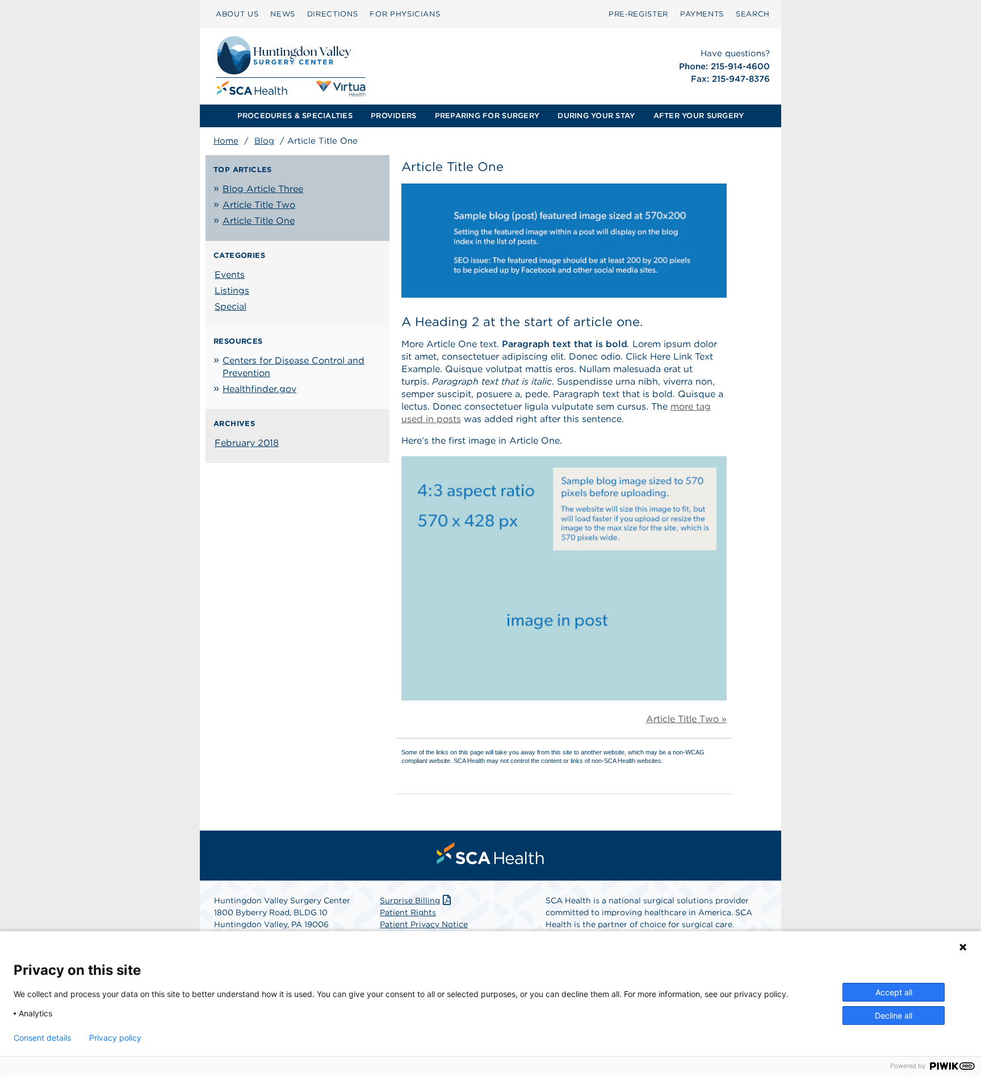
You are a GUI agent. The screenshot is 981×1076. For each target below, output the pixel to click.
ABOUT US (237, 14)
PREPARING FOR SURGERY (487, 115)
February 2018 (247, 442)
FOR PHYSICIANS (405, 14)
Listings (232, 290)
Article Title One (259, 220)
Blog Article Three (263, 188)
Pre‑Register (638, 14)
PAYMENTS (702, 14)
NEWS (282, 14)
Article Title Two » (686, 719)
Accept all (893, 992)
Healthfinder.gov (259, 388)
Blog (264, 141)
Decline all (893, 1015)
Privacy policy (115, 1037)
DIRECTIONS (332, 14)
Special (230, 306)
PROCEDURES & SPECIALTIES (295, 115)
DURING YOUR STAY (596, 115)
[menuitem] (237, 14)
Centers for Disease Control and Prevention (293, 366)
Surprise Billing (410, 900)
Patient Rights (408, 912)
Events (230, 274)
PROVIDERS (393, 115)
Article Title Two (259, 204)
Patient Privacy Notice (424, 924)
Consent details (42, 1037)
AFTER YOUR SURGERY (698, 115)
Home (225, 141)
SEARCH (753, 14)
